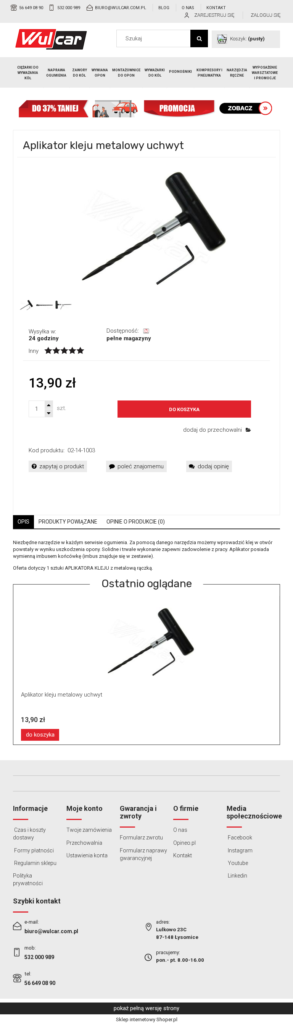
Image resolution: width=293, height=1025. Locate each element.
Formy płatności (33, 850)
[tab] (23, 522)
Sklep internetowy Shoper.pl (146, 1019)
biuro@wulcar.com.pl (120, 7)
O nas (188, 7)
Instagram (240, 850)
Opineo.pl (184, 843)
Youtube (237, 863)
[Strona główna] (51, 39)
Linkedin (237, 876)
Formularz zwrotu (141, 837)
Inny (34, 351)
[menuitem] (28, 72)
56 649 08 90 (31, 7)
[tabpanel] (146, 555)
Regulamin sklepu (34, 863)
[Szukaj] (199, 38)
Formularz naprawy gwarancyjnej (143, 854)
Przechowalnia (84, 843)
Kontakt (216, 7)
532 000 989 (68, 7)
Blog (163, 7)
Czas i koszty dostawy (29, 834)
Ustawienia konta (87, 855)
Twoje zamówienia (89, 830)
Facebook (239, 837)
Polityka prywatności (28, 879)
